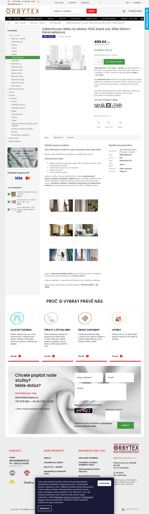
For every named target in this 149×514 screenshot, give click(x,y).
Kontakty (72, 3)
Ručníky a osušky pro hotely (22, 129)
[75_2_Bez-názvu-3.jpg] (61, 224)
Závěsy (13, 111)
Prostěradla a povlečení (20, 135)
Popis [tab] (47, 137)
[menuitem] (14, 19)
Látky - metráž (14, 35)
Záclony (12, 95)
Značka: (64, 36)
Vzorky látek (13, 138)
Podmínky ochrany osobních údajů (88, 463)
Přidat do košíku (115, 62)
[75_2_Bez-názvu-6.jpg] (61, 249)
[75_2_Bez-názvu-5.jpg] (86, 224)
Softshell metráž (17, 83)
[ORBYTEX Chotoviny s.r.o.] (126, 448)
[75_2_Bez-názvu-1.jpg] (61, 200)
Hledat (91, 11)
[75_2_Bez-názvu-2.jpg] (86, 200)
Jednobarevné (17, 114)
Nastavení (45, 508)
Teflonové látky (17, 67)
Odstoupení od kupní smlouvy (89, 470)
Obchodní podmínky (88, 458)
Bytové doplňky (15, 141)
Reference (85, 3)
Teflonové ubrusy (18, 104)
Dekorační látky (17, 76)
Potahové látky (16, 70)
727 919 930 (22, 401)
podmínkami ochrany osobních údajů (93, 424)
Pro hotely (13, 98)
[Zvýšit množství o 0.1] (102, 60)
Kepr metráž (16, 86)
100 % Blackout (18, 57)
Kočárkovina (16, 64)
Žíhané (14, 117)
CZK (127, 3)
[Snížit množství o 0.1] (102, 63)
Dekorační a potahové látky (55, 472)
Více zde (13, 356)
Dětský (14, 51)
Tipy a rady (59, 3)
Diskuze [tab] (71, 137)
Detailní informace (101, 116)
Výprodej (15, 60)
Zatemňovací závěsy (16, 89)
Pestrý (14, 48)
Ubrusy (11, 92)
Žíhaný (14, 45)
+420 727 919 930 (21, 463)
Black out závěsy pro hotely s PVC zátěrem (25, 124)
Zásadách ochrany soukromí (67, 497)
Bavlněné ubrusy (18, 108)
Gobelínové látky (17, 79)
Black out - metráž (18, 38)
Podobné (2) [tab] (58, 137)
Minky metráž (16, 73)
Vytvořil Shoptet (132, 509)
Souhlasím (104, 483)
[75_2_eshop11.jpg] (86, 249)
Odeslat (125, 425)
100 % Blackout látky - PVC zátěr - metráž (128, 150)
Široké (14, 54)
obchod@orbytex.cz (26, 397)
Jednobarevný (17, 42)
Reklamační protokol (89, 476)
